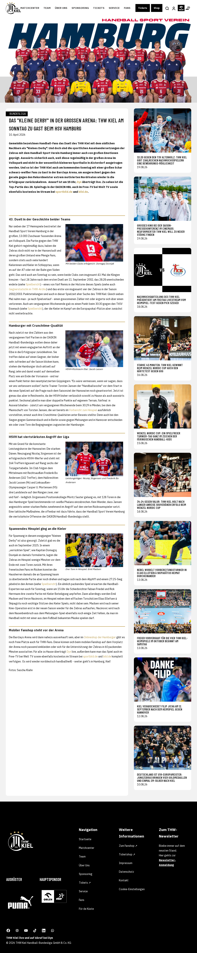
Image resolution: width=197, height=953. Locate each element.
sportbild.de (64, 192)
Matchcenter (29, 8)
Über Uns (61, 8)
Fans (127, 8)
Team (47, 8)
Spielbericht (33, 284)
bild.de (83, 192)
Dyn (79, 182)
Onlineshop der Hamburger (100, 637)
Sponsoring (80, 8)
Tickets (98, 8)
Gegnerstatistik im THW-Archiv (27, 289)
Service (114, 8)
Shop (157, 8)
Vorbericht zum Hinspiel (83, 410)
